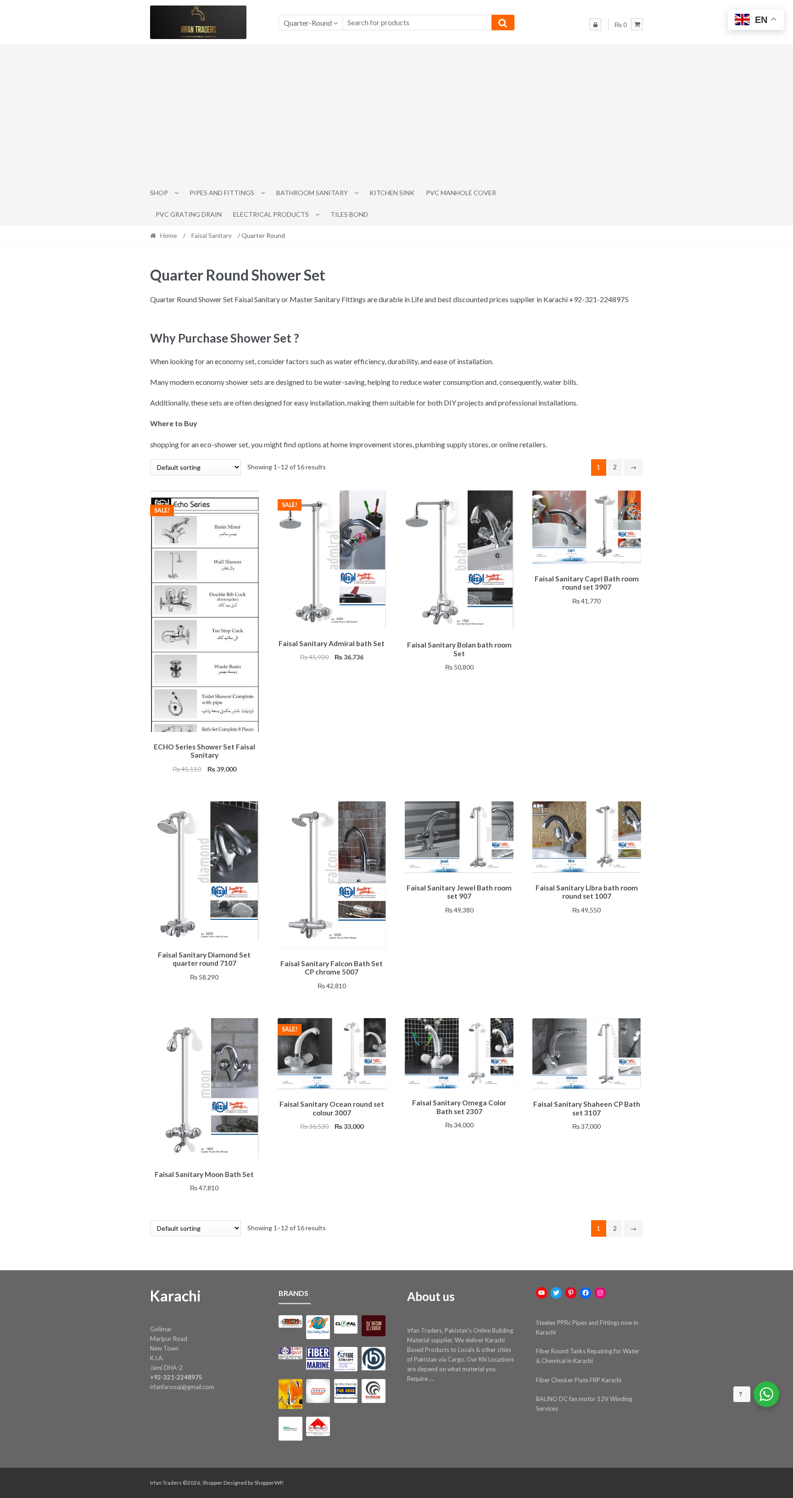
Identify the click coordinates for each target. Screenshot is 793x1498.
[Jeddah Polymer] (317, 1390)
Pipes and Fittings (222, 193)
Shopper (212, 1482)
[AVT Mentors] (317, 1327)
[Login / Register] (595, 24)
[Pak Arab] (345, 1390)
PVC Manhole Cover (461, 193)
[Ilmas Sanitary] (290, 1394)
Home (168, 235)
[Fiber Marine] (317, 1358)
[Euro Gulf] (290, 1353)
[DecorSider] (373, 1325)
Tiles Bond (349, 214)
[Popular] (373, 1390)
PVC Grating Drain (189, 214)
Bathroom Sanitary (312, 193)
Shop (159, 193)
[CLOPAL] (345, 1324)
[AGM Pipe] (290, 1321)
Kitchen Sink (391, 193)
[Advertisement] (396, 113)
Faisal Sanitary (211, 235)
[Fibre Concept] (345, 1359)
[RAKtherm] (290, 1428)
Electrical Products (271, 214)
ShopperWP (268, 1482)
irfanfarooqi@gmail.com (182, 1387)
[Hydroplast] (373, 1358)
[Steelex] (317, 1426)
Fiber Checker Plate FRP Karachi (578, 1380)
